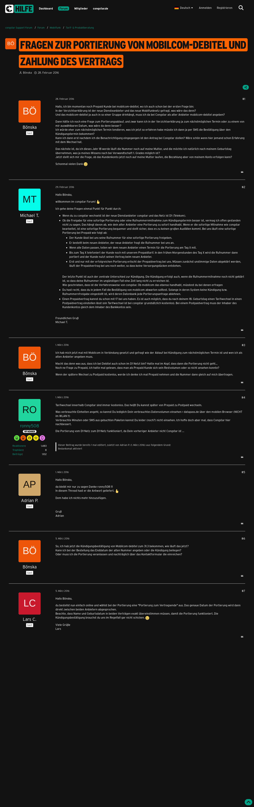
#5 (243, 472)
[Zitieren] (242, 172)
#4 (243, 397)
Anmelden (205, 8)
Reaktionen (18, 445)
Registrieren (224, 8)
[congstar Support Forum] (19, 8)
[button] (184, 7)
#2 (243, 187)
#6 (243, 538)
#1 (243, 99)
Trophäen (17, 450)
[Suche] (241, 7)
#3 (243, 345)
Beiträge (17, 454)
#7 (243, 591)
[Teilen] (246, 87)
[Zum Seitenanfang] (248, 802)
